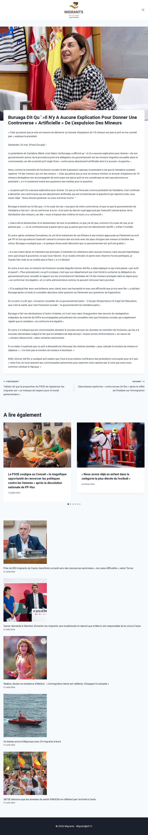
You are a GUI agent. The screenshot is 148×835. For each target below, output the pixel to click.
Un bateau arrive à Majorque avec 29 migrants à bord (32, 741)
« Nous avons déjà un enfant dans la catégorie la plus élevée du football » (106, 476)
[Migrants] (74, 10)
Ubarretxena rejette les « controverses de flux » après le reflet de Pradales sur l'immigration (111, 386)
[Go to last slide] (8, 462)
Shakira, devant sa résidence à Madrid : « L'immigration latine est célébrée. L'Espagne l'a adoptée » (56, 684)
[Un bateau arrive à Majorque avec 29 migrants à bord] (74, 715)
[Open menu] (143, 10)
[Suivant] (140, 462)
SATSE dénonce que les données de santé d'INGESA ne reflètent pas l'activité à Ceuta (49, 799)
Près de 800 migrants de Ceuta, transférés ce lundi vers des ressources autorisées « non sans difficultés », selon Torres (68, 568)
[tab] (68, 504)
